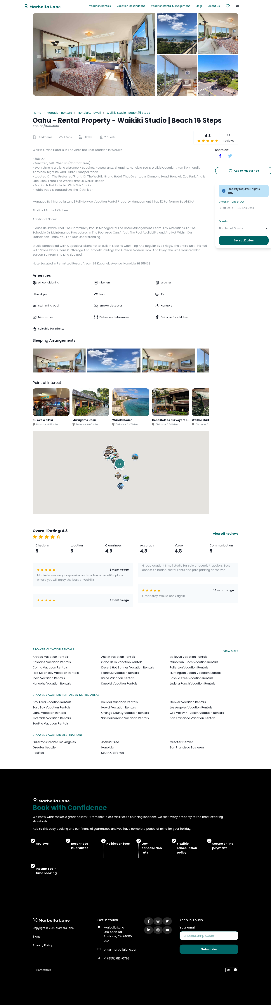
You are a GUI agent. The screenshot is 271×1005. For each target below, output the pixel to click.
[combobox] (219, 228)
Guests (223, 221)
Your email (187, 927)
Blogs (199, 6)
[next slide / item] (206, 360)
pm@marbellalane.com (121, 949)
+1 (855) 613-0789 (116, 958)
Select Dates (244, 240)
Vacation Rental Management (170, 6)
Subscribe (209, 949)
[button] (118, 476)
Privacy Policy (43, 945)
